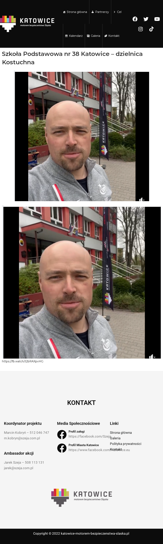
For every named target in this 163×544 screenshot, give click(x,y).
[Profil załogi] (62, 434)
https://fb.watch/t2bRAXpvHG (22, 361)
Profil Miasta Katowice (84, 445)
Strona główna (77, 12)
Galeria (95, 36)
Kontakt (113, 36)
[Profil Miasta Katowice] (62, 448)
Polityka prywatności (125, 444)
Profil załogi (77, 431)
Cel (119, 12)
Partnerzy (102, 12)
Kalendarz (76, 36)
